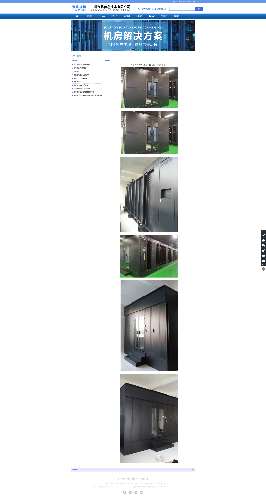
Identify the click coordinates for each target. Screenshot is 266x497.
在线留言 (187, 1)
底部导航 (75, 469)
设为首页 (175, 1)
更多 (193, 469)
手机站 (193, 1)
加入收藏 (181, 1)
